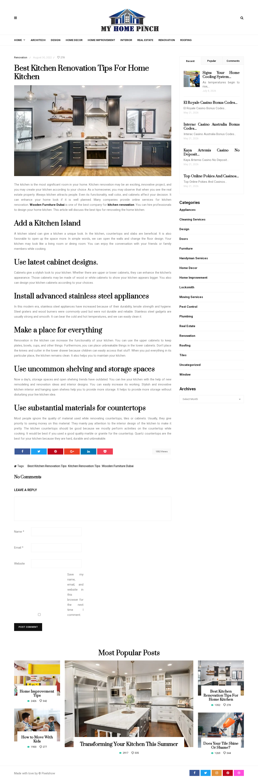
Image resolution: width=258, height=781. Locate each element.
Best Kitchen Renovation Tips (47, 466)
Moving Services (191, 297)
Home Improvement (101, 40)
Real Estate (145, 40)
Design (55, 40)
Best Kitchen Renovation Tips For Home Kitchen (221, 695)
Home (18, 40)
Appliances (187, 210)
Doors (183, 239)
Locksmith (186, 287)
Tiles (182, 355)
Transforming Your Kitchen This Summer (129, 744)
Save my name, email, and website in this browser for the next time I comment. (75, 595)
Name (19, 531)
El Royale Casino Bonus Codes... (210, 102)
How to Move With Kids (37, 739)
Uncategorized (190, 365)
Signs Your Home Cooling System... (221, 74)
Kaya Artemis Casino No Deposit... (212, 152)
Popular (211, 61)
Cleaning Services (192, 219)
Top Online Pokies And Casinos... (211, 176)
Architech (38, 40)
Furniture (186, 248)
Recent (190, 61)
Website (19, 563)
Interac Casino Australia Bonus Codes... (212, 126)
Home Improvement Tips (37, 693)
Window (185, 374)
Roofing (186, 40)
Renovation (166, 40)
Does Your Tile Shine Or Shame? (220, 745)
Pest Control (188, 307)
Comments (233, 61)
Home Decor (74, 40)
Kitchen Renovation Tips (84, 466)
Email (18, 547)
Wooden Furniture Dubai (117, 466)
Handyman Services (193, 258)
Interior (126, 40)
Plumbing (186, 316)
